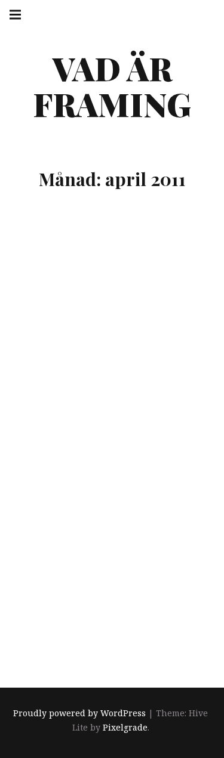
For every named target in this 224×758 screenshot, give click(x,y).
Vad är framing (112, 86)
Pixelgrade (125, 727)
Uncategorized (102, 608)
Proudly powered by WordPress (79, 713)
